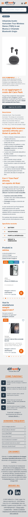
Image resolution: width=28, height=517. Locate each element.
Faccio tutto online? (7, 436)
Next (27, 55)
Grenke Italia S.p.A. (9, 479)
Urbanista (6, 16)
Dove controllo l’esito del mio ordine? (11, 443)
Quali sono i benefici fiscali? (9, 446)
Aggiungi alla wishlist (15, 107)
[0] (25, 3)
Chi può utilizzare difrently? (8, 429)
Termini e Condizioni (19, 509)
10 (24, 298)
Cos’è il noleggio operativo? (9, 426)
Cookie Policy (8, 509)
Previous (1, 55)
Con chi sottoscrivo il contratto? (9, 439)
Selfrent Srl (17, 467)
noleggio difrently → (14, 416)
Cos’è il (7, 433)
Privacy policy (20, 507)
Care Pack (13, 294)
